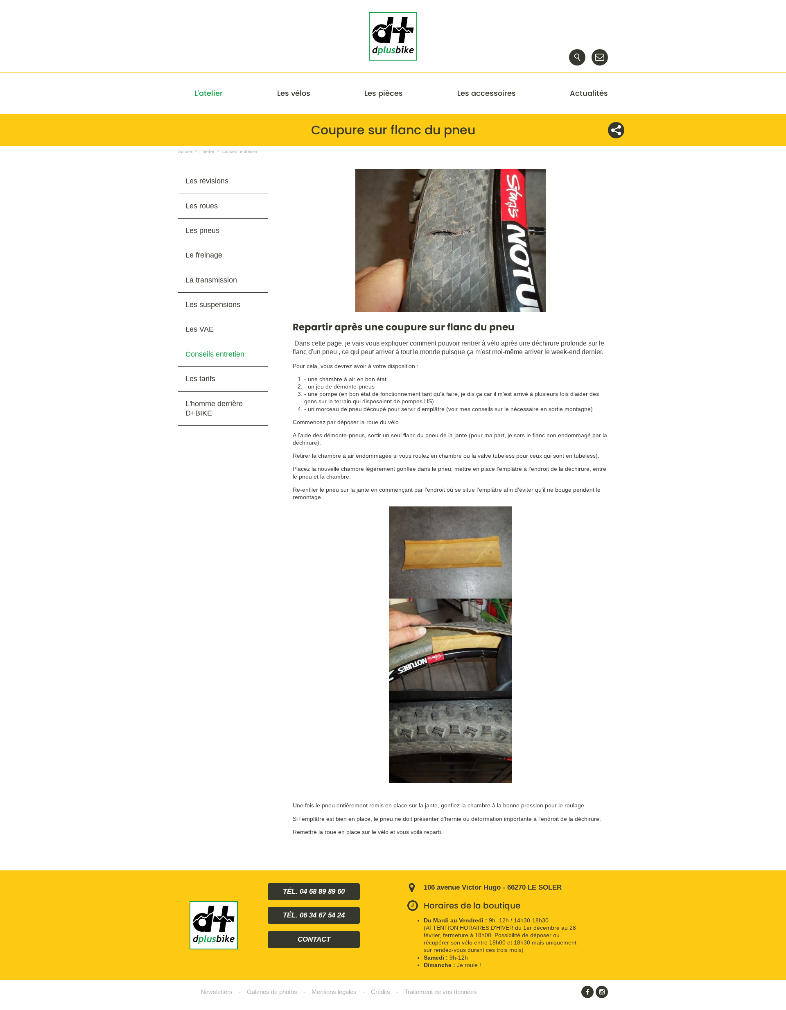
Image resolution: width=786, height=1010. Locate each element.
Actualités (589, 93)
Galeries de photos (272, 991)
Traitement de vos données (440, 991)
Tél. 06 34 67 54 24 (314, 915)
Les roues (201, 206)
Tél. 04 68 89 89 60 (314, 891)
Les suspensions (212, 305)
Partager (616, 130)
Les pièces (383, 93)
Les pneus (202, 230)
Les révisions (206, 181)
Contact (600, 57)
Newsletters (217, 991)
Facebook (587, 992)
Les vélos (293, 93)
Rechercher (577, 57)
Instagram (602, 992)
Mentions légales (334, 991)
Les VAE (199, 329)
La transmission (211, 280)
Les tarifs (200, 379)
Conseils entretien (214, 354)
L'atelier (208, 93)
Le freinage (203, 255)
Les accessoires (486, 93)
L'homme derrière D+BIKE (214, 408)
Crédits (380, 991)
